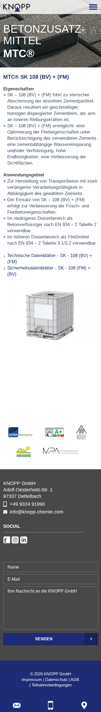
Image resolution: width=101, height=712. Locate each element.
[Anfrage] (16, 705)
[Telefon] (50, 705)
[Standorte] (84, 705)
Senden (44, 638)
